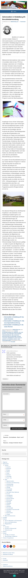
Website (5, 425)
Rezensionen (6, 463)
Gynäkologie (9, 490)
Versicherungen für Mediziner (11, 536)
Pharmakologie (9, 508)
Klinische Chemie (10, 498)
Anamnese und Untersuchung (12, 482)
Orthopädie (8, 503)
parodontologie (13, 336)
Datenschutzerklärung (7, 566)
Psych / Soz (9, 478)
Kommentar (6, 393)
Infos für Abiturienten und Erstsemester (13, 520)
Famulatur (7, 527)
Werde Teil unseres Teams (8, 552)
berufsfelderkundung (6, 332)
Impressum (5, 564)
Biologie (8, 470)
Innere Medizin (9, 497)
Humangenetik (9, 495)
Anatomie (8, 467)
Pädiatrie (8, 504)
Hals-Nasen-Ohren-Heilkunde (12, 492)
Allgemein (5, 462)
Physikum (8, 474)
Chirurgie (8, 487)
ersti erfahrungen (10, 333)
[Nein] (26, 573)
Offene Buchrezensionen (10, 515)
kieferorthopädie (17, 333)
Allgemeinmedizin (10, 481)
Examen (8, 493)
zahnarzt (15, 339)
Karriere (4, 533)
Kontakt (4, 558)
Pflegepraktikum (8, 523)
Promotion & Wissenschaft (10, 528)
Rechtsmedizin (9, 512)
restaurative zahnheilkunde (8, 337)
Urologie (8, 514)
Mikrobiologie (9, 500)
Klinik (6, 479)
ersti (19, 332)
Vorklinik (6, 465)
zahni (19, 339)
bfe (12, 332)
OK (14, 575)
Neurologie (8, 501)
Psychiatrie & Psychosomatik (12, 509)
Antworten (5, 379)
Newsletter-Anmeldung (8, 554)
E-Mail (4, 419)
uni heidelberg (10, 339)
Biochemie (8, 468)
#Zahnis (4, 331)
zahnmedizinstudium (6, 340)
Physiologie (8, 476)
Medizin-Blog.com (14, 21)
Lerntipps (5, 517)
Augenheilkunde (9, 485)
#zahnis (16, 331)
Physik (7, 473)
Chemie (8, 471)
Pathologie (8, 506)
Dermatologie (9, 489)
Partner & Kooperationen (8, 538)
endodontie (15, 332)
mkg (12, 335)
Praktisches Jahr (8, 530)
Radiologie (8, 511)
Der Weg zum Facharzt (10, 534)
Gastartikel (5, 560)
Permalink (13, 341)
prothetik (19, 336)
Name (4, 414)
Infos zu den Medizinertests (11, 522)
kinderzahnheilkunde (6, 335)
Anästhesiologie (9, 484)
